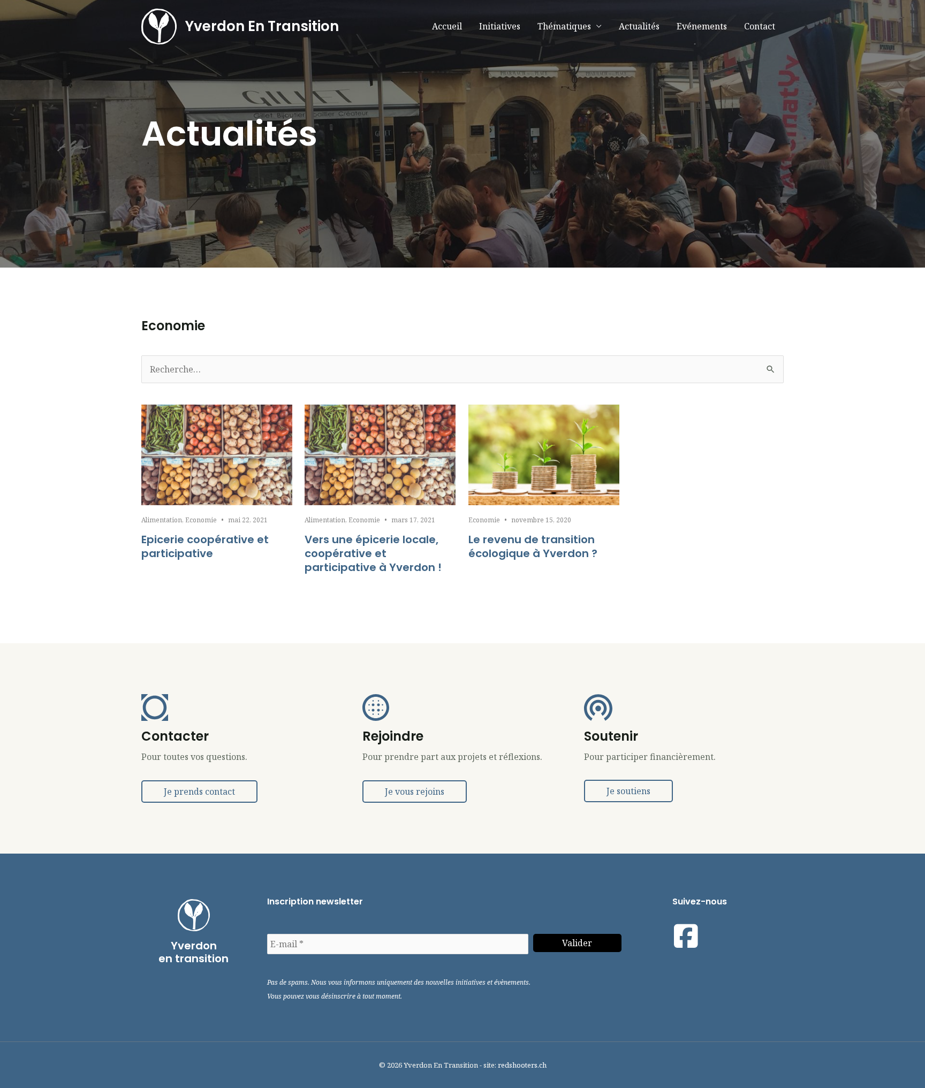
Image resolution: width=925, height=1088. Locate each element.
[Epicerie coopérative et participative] (216, 454)
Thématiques (564, 26)
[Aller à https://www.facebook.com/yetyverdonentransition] (686, 936)
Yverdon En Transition (262, 26)
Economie (201, 519)
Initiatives (499, 26)
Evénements (702, 26)
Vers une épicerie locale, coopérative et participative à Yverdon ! (373, 553)
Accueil (447, 26)
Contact (759, 26)
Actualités (639, 26)
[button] (199, 791)
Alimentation (161, 519)
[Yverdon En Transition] (159, 26)
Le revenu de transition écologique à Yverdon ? (532, 546)
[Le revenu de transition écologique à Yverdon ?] (543, 454)
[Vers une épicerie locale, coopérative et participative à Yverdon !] (380, 454)
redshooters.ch (522, 1065)
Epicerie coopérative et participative (205, 546)
